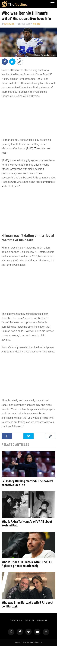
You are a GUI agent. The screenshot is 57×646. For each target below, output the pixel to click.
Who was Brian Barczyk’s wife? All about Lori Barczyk (27, 604)
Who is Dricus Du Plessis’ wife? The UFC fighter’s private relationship (27, 564)
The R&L (36, 24)
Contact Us (42, 620)
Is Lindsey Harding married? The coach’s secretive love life (27, 483)
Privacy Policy (16, 620)
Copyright (29, 620)
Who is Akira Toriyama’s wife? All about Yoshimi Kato (27, 523)
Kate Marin (9, 24)
